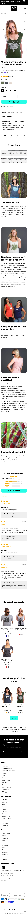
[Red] (19, 634)
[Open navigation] (3, 8)
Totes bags (5, 854)
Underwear (5, 852)
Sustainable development (8, 770)
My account (5, 809)
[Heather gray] (8, 636)
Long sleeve (5, 845)
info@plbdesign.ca (18, 870)
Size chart (11, 112)
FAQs (3, 804)
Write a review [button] (14, 491)
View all (14, 718)
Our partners (5, 784)
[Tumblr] (6, 910)
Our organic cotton (7, 768)
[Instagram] (12, 910)
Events (4, 777)
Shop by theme (6, 833)
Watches (4, 857)
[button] (4, 76)
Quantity (3, 96)
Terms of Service (6, 787)
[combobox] (14, 13)
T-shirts (4, 835)
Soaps (4, 840)
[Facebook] (2, 910)
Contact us (5, 825)
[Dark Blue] (8, 712)
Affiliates (4, 782)
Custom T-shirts (6, 780)
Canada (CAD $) (18, 895)
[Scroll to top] (25, 911)
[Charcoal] (8, 667)
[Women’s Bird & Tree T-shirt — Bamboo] (21, 617)
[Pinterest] (4, 910)
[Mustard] (6, 712)
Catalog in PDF (6, 816)
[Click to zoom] (24, 22)
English (5, 895)
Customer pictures (6, 818)
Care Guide (19, 112)
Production (5, 773)
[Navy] (6, 636)
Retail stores (5, 813)
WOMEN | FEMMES (11, 727)
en (24, 1)
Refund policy (5, 789)
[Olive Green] (18, 712)
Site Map (22, 913)
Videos (4, 820)
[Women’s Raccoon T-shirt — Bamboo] (7, 695)
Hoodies (4, 842)
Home (3, 727)
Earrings (4, 859)
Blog (3, 775)
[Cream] (22, 712)
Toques (4, 850)
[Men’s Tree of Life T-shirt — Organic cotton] (7, 617)
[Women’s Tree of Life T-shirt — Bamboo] (20, 695)
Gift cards (4, 811)
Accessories (5, 838)
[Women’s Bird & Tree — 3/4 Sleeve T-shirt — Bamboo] (7, 648)
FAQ (3, 116)
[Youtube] (9, 910)
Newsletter (5, 823)
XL (15, 90)
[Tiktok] (14, 910)
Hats (3, 847)
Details (4, 112)
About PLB (5, 766)
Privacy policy (5, 792)
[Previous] (3, 29)
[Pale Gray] (21, 634)
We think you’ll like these (14, 679)
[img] (4, 501)
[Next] (24, 29)
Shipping (9, 116)
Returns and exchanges (8, 806)
